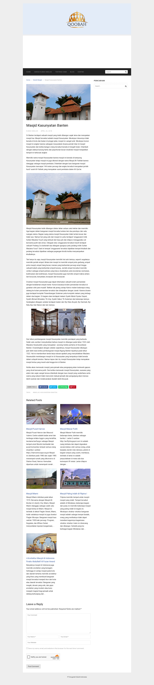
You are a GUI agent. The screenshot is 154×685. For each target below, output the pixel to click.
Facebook (44, 387)
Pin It (73, 387)
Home (28, 72)
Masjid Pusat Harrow (35, 429)
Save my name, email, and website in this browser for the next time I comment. (56, 648)
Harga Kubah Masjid (43, 72)
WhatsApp (64, 387)
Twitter (54, 387)
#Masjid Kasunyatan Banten (45, 392)
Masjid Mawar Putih (69, 429)
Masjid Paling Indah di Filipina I (73, 493)
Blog (72, 72)
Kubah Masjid (37, 80)
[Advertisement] (77, 51)
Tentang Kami (61, 72)
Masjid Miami (32, 493)
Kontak (81, 72)
